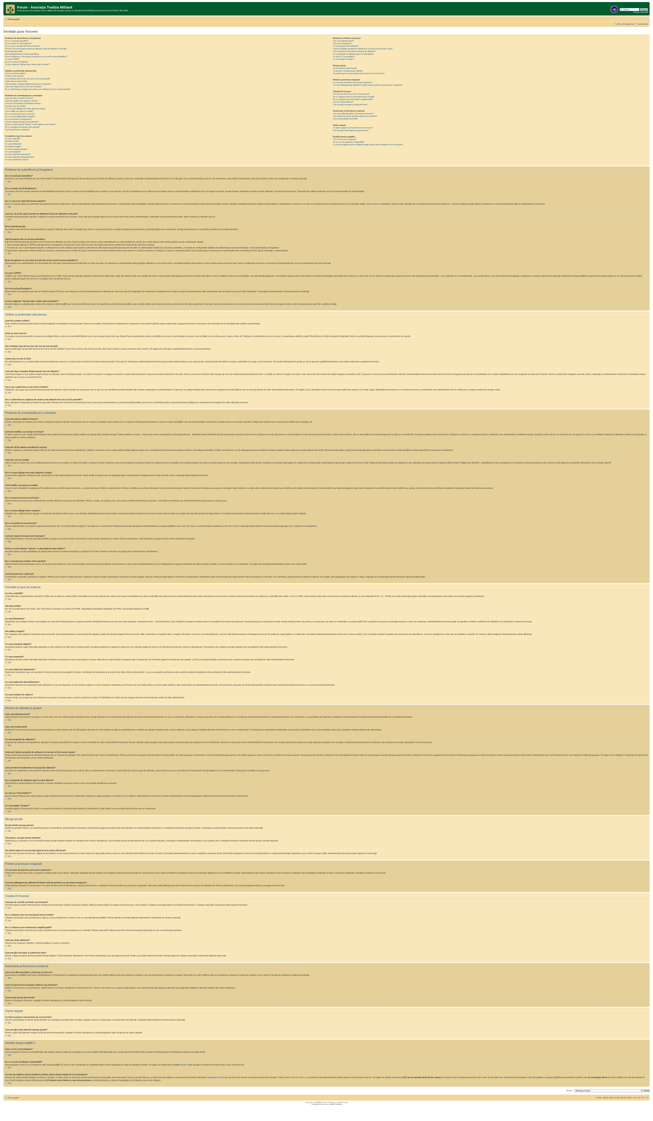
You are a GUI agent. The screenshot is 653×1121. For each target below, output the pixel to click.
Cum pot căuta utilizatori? (343, 102)
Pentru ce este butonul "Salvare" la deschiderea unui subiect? (30, 124)
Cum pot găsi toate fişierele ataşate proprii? (351, 130)
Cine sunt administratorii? (343, 41)
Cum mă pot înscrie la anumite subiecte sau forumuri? (355, 116)
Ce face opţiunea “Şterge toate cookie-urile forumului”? (27, 64)
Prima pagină (14, 19)
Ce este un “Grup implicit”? (344, 57)
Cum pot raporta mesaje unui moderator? (22, 122)
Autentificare (643, 24)
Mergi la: (569, 1091)
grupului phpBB (90, 1052)
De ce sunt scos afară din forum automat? (22, 46)
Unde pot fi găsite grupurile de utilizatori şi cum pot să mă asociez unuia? (363, 49)
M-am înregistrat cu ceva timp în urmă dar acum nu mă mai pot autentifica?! (36, 57)
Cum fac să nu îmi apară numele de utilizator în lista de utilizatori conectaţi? (36, 49)
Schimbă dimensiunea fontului (645, 18)
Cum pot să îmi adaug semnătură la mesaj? (23, 103)
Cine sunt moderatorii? (342, 43)
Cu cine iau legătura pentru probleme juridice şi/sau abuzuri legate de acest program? (368, 145)
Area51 (183, 1065)
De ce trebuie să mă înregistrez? (18, 43)
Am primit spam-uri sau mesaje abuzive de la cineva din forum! (358, 73)
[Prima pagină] (10, 8)
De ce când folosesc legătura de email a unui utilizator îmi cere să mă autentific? (38, 89)
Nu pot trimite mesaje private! (345, 68)
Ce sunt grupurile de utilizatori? (345, 46)
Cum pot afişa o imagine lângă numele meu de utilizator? (28, 84)
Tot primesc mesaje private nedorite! (348, 71)
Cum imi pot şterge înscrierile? (345, 119)
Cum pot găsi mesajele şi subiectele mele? (350, 105)
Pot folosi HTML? (12, 141)
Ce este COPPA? (12, 59)
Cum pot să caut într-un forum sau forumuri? (351, 94)
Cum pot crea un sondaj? (15, 106)
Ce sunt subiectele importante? (18, 154)
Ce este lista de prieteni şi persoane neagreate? (352, 82)
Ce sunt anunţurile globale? (16, 149)
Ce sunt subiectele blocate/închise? (19, 157)
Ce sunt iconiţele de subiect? (17, 160)
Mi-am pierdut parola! (13, 51)
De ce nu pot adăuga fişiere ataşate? (20, 116)
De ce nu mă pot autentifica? (17, 41)
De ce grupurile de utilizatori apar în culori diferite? (353, 54)
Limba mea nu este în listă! (16, 81)
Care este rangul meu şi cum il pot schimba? (23, 86)
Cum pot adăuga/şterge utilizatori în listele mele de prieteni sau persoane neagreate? (367, 85)
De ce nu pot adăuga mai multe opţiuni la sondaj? (25, 109)
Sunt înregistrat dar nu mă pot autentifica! (22, 54)
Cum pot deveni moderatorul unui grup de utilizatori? (354, 51)
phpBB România (335, 1104)
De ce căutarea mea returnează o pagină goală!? (353, 99)
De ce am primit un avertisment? (18, 119)
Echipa (599, 1097)
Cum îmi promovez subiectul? (17, 130)
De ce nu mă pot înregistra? (16, 62)
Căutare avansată (640, 12)
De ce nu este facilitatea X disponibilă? (348, 142)
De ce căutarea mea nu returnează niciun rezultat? (354, 97)
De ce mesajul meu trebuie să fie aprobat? (22, 127)
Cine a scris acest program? (344, 139)
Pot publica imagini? (13, 146)
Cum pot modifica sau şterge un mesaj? (21, 101)
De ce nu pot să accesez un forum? (20, 114)
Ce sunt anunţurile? (13, 152)
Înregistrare (629, 24)
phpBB (317, 1102)
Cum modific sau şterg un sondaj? (19, 111)
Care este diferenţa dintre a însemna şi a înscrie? (353, 114)
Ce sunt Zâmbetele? (13, 144)
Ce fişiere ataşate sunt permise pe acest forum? (353, 128)
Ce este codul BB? (12, 139)
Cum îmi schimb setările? (15, 73)
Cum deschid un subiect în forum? (19, 98)
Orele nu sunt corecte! (14, 76)
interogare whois (215, 1077)
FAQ (619, 24)
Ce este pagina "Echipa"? (343, 59)
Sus (9, 181)
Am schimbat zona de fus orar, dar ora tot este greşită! (27, 79)
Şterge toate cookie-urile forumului (617, 1097)
